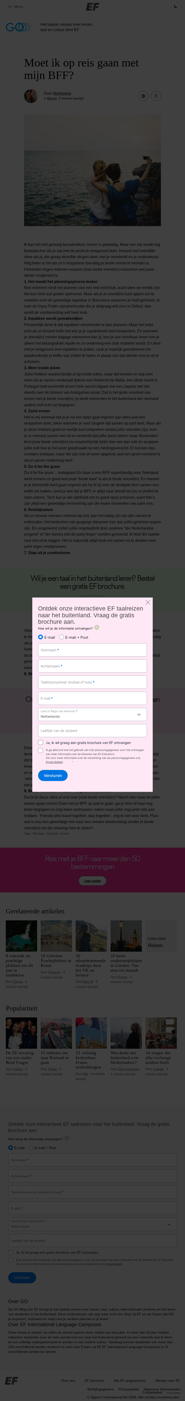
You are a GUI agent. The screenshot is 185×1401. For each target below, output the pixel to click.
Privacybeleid (54, 762)
